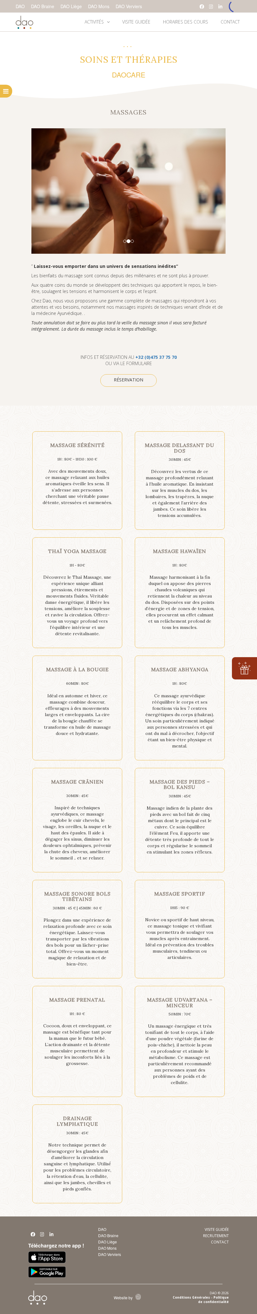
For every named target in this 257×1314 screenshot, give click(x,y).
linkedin (220, 6)
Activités (94, 22)
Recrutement (216, 1235)
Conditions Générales (191, 1297)
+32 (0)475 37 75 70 (156, 357)
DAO (20, 6)
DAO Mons (98, 6)
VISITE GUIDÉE (136, 22)
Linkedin (51, 1236)
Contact (230, 22)
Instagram (211, 6)
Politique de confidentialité (213, 1299)
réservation (128, 380)
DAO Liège (71, 6)
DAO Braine (42, 6)
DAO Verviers (129, 6)
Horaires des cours (185, 22)
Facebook (202, 6)
